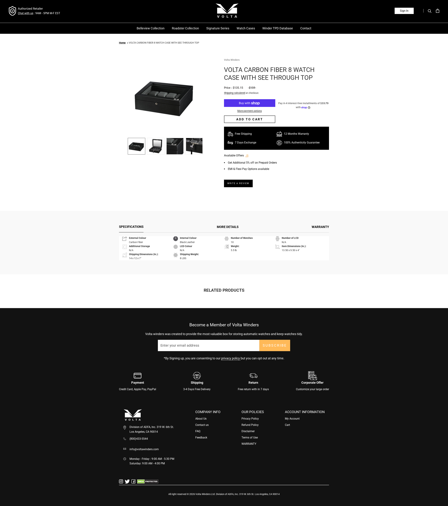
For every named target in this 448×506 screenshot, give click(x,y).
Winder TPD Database (277, 28)
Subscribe (275, 345)
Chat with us (25, 13)
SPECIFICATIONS (131, 227)
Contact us (202, 425)
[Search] (427, 11)
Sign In (404, 10)
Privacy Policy (250, 418)
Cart (287, 425)
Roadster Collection (185, 28)
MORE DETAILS (228, 227)
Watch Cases (246, 28)
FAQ (197, 431)
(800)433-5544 (139, 438)
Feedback (201, 437)
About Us (200, 418)
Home (122, 42)
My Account (292, 418)
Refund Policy (250, 425)
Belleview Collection (150, 28)
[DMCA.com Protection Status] (147, 481)
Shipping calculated (234, 93)
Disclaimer (248, 431)
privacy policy (231, 358)
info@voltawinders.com (144, 449)
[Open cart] (437, 11)
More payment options (249, 111)
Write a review (238, 183)
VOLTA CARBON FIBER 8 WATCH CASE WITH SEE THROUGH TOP (164, 42)
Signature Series (217, 28)
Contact (305, 28)
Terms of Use (249, 437)
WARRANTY (320, 227)
